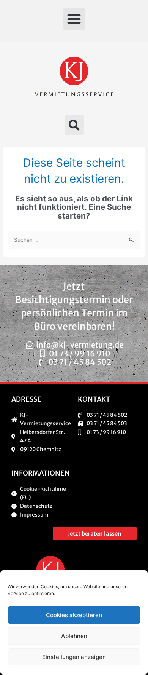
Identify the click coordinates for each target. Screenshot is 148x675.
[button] (74, 19)
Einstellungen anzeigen (74, 657)
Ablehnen (74, 636)
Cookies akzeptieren (74, 615)
